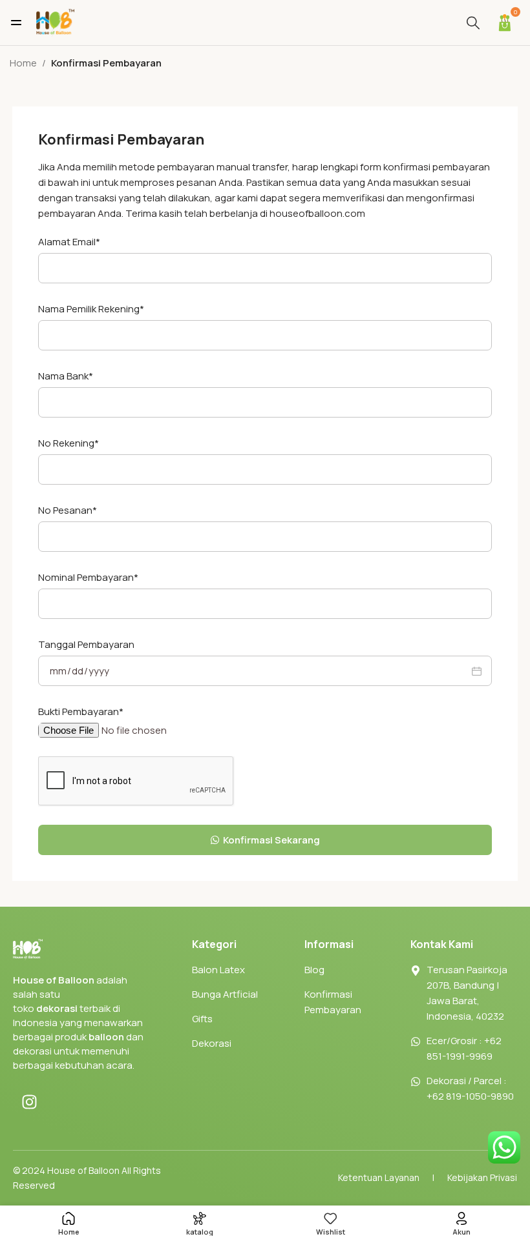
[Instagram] (29, 1101)
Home (23, 63)
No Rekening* (68, 443)
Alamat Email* (69, 241)
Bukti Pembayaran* (80, 711)
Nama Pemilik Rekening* (91, 309)
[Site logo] (55, 21)
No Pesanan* (67, 510)
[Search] (473, 22)
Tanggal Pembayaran (86, 644)
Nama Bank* (65, 376)
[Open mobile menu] (16, 22)
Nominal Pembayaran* (88, 577)
